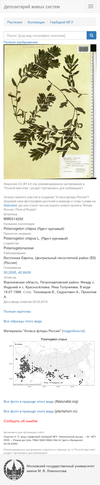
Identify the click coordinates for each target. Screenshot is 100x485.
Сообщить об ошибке (21, 420)
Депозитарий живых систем (32, 6)
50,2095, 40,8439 (17, 272)
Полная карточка (17, 311)
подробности (73, 330)
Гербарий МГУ (61, 21)
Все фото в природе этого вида (29, 401)
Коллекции (36, 21)
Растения (14, 21)
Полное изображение (21, 41)
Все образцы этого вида (23, 320)
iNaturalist (10, 205)
